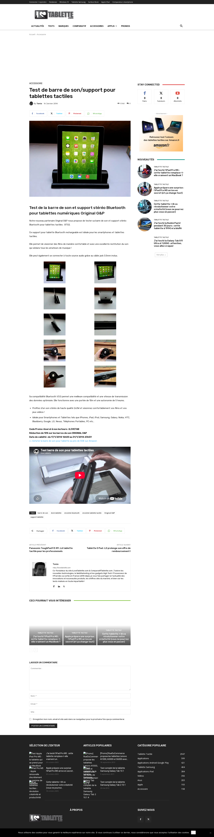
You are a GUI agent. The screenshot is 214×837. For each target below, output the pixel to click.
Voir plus (160, 254)
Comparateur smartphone (122, 2)
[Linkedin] (59, 586)
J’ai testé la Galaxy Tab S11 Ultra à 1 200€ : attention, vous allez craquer (168, 243)
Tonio (39, 103)
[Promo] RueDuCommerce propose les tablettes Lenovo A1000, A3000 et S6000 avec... (114, 756)
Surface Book (93, 2)
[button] (181, 26)
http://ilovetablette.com (61, 568)
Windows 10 (64, 2)
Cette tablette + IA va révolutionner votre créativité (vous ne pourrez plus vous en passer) (114, 638)
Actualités (37, 26)
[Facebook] (54, 586)
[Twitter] (64, 586)
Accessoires (97, 26)
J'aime (144, 92)
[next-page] (36, 650)
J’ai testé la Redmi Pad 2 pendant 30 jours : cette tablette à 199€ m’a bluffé (168, 226)
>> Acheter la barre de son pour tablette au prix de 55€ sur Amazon (63, 441)
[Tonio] (31, 103)
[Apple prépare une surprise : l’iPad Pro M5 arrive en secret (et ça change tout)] (80, 625)
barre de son (43, 513)
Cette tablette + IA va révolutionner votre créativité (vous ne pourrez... (59, 785)
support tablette (36, 517)
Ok (193, 832)
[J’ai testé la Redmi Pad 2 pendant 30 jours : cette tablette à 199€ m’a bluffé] (145, 224)
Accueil (32, 34)
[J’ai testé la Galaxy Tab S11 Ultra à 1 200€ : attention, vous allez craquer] (145, 242)
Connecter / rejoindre (37, 2)
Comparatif (79, 26)
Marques (64, 26)
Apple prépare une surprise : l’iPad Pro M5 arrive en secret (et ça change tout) (80, 639)
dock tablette (56, 513)
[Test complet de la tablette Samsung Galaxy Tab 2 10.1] (90, 790)
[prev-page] (31, 650)
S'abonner (178, 92)
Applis (111, 26)
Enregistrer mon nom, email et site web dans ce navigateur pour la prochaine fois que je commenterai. (79, 719)
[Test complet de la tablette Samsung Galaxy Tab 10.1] (90, 776)
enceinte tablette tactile (91, 513)
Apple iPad (105, 2)
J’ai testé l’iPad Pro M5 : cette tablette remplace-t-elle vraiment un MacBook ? (46, 639)
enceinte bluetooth (71, 513)
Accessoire (41, 34)
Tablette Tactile (45, 633)
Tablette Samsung (78, 2)
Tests (51, 26)
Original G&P (109, 513)
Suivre (161, 92)
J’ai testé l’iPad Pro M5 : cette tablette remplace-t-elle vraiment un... (59, 756)
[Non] (210, 832)
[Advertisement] (107, 57)
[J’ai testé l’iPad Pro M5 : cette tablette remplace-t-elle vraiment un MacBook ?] (46, 625)
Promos (125, 26)
